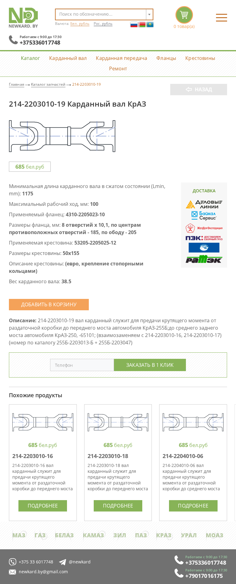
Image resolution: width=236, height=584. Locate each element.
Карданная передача (121, 58)
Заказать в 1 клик (150, 365)
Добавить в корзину (49, 304)
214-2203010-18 (108, 456)
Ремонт (118, 68)
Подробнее (43, 505)
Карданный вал (68, 58)
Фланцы (166, 58)
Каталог (30, 58)
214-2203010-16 (32, 456)
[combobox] (104, 14)
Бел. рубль (79, 23)
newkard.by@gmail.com (43, 571)
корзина (184, 17)
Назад (203, 89)
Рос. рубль (103, 23)
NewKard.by (23, 18)
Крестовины (200, 58)
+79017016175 (204, 575)
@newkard (80, 562)
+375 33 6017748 (36, 562)
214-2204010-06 (183, 456)
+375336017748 (40, 42)
